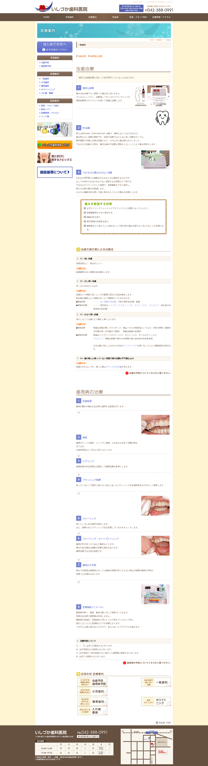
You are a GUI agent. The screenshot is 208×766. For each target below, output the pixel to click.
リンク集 (45, 116)
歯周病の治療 (96, 56)
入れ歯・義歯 (47, 93)
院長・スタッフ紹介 (50, 105)
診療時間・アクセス (50, 113)
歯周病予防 (46, 66)
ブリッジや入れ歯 (114, 367)
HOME (151, 40)
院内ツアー (46, 109)
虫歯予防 (45, 62)
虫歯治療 (82, 56)
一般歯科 (45, 79)
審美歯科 (45, 86)
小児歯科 (45, 82)
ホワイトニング (48, 89)
